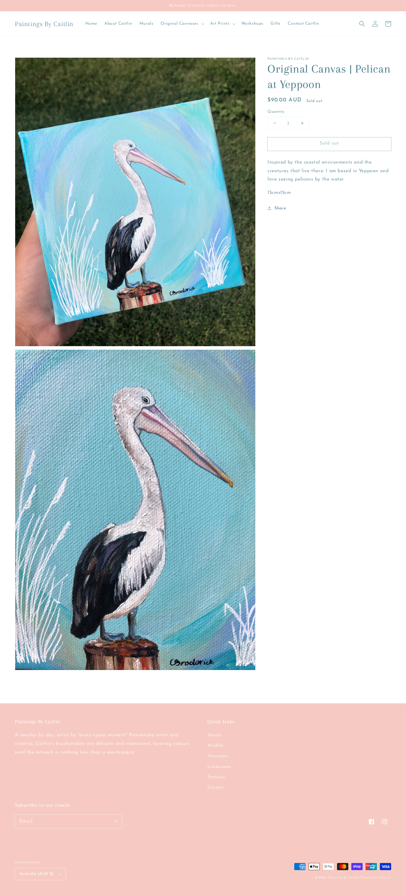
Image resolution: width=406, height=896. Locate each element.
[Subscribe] (115, 821)
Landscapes (219, 767)
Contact (215, 787)
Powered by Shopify (376, 877)
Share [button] (280, 208)
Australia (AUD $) (36, 874)
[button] (362, 23)
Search (214, 735)
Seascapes (217, 756)
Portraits (216, 777)
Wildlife (215, 745)
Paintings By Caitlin (343, 877)
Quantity (275, 112)
